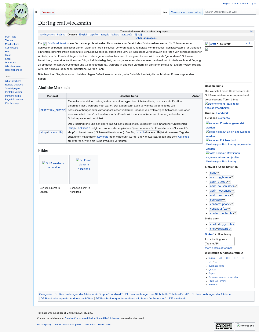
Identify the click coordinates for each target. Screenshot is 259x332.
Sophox (213, 273)
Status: (209, 234)
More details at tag (218, 247)
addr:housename (220, 190)
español (94, 34)
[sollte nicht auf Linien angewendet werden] (229, 133)
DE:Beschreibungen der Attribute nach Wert (67, 298)
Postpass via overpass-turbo (223, 277)
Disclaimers (90, 324)
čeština (61, 34)
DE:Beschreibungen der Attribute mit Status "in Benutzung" (131, 298)
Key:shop (183, 136)
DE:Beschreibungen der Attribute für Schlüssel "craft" (157, 294)
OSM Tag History (217, 281)
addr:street (218, 181)
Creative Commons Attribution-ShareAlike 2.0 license (92, 318)
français (105, 34)
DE (243, 258)
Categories (45, 294)
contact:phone (220, 204)
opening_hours (220, 177)
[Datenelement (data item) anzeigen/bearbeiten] (228, 107)
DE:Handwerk (177, 298)
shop (213, 228)
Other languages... (146, 38)
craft (213, 43)
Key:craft (102, 136)
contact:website (221, 213)
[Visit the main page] (17, 15)
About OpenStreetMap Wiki (68, 324)
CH (228, 258)
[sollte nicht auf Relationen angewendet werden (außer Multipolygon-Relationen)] (229, 157)
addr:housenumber (222, 186)
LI (209, 261)
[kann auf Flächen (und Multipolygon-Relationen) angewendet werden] (229, 144)
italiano (115, 34)
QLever (212, 269)
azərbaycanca (47, 34)
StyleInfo (213, 284)
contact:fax (218, 208)
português (127, 34)
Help (252, 31)
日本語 (138, 34)
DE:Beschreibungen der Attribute (211, 294)
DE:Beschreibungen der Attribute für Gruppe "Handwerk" (88, 294)
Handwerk (222, 112)
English (83, 34)
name (213, 172)
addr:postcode (220, 195)
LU (215, 261)
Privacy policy (44, 324)
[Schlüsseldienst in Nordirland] (83, 169)
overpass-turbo (216, 266)
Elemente (224, 117)
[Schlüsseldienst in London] (53, 169)
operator (216, 199)
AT (220, 258)
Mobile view (104, 324)
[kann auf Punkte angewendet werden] (229, 125)
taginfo (212, 258)
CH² (236, 258)
